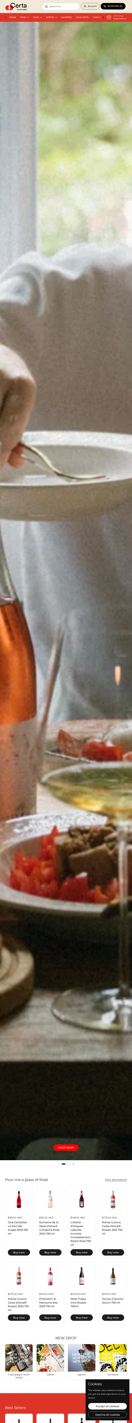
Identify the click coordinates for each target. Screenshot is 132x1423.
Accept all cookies (107, 1406)
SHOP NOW (66, 1147)
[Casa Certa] (16, 6)
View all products (116, 1179)
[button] (113, 6)
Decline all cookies (107, 1414)
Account (92, 6)
